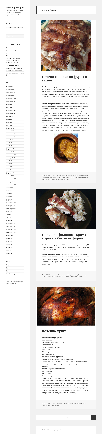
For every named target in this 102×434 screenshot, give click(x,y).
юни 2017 (9, 191)
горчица (81, 175)
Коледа (60, 403)
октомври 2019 (11, 137)
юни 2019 (9, 146)
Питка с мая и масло (12, 65)
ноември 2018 (10, 158)
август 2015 (9, 235)
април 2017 (9, 197)
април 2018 (9, 167)
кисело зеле (73, 403)
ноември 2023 (10, 92)
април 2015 (9, 247)
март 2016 (9, 218)
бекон (76, 175)
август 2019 (9, 140)
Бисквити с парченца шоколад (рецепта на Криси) (14, 69)
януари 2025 (10, 89)
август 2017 (9, 188)
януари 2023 (10, 95)
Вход (7, 265)
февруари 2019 (10, 149)
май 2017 (9, 194)
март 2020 (9, 125)
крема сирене (56, 277)
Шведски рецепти (72, 275)
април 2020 (9, 122)
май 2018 (9, 164)
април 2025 (9, 86)
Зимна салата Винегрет (13, 51)
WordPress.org (10, 274)
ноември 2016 (10, 206)
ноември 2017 (10, 182)
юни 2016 (9, 212)
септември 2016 (11, 209)
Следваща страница (93, 417)
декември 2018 (11, 155)
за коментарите (12, 271)
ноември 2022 (10, 101)
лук (78, 403)
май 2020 (9, 119)
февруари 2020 (10, 128)
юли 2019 (9, 143)
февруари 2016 (10, 221)
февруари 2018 (10, 173)
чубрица (52, 179)
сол (71, 177)
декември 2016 (11, 203)
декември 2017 (11, 179)
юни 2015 (9, 241)
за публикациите (13, 268)
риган (58, 177)
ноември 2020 (10, 113)
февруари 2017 (10, 200)
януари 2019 (10, 152)
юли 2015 (9, 238)
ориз (80, 403)
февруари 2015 (10, 253)
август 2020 (9, 116)
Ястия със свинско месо (65, 175)
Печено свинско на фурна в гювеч (64, 78)
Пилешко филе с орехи (13, 48)
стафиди (44, 405)
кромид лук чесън (47, 177)
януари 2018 (10, 176)
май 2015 (9, 244)
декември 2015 (11, 224)
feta (54, 175)
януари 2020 (10, 131)
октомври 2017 (11, 185)
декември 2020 (11, 110)
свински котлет (65, 177)
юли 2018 (9, 161)
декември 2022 (11, 98)
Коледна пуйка (54, 331)
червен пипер (77, 177)
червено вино (85, 177)
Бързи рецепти (62, 275)
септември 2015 (11, 232)
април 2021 (9, 104)
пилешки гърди (64, 277)
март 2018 (9, 170)
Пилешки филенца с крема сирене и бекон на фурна (64, 236)
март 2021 (9, 107)
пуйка (84, 403)
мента (54, 177)
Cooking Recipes (15, 7)
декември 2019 (11, 134)
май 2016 (9, 215)
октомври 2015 (11, 229)
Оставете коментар (63, 179)
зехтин (86, 175)
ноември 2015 (10, 226)
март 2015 (9, 250)
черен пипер (45, 179)
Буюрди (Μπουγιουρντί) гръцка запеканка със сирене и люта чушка (14, 60)
